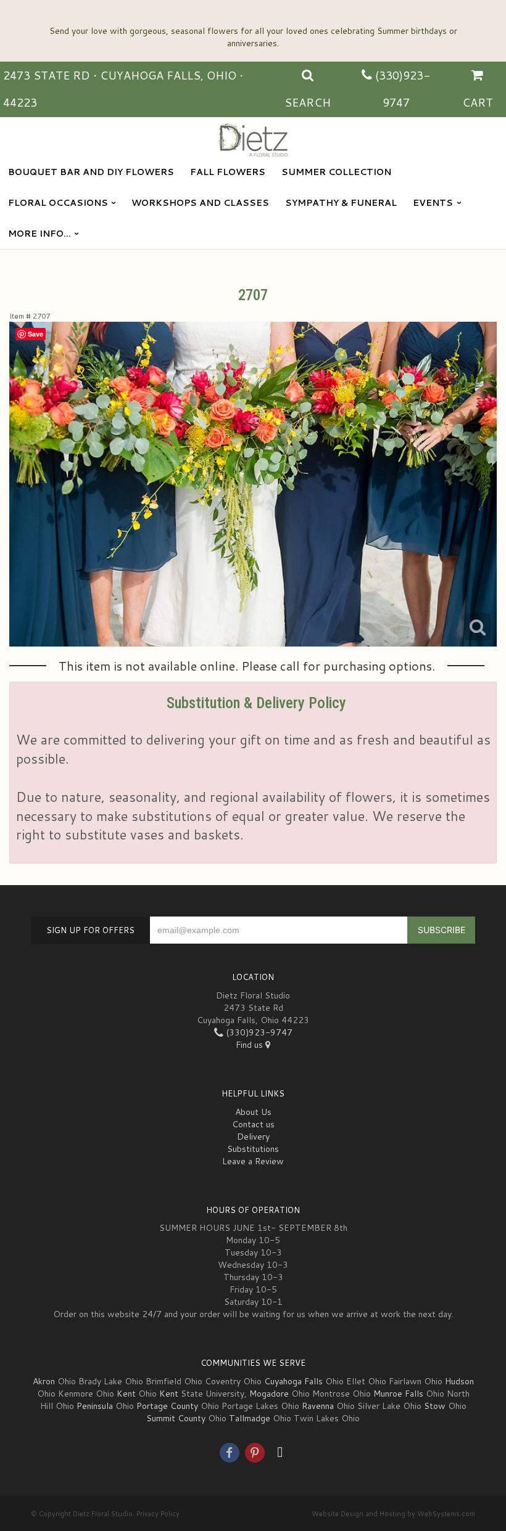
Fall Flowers (227, 172)
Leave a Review (253, 1161)
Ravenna (318, 1406)
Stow (435, 1406)
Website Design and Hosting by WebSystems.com (393, 1514)
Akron (44, 1381)
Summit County (175, 1418)
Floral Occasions (58, 203)
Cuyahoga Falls (293, 1381)
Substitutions (253, 1149)
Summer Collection (336, 172)
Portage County (167, 1406)
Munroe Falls (398, 1393)
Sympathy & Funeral (341, 203)
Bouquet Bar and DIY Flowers (91, 172)
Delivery (253, 1136)
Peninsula (95, 1406)
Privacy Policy (158, 1514)
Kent (126, 1393)
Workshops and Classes (200, 203)
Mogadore (269, 1393)
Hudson (459, 1381)
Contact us (253, 1124)
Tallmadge (249, 1418)
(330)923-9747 (257, 1032)
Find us (250, 1045)
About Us (253, 1112)
